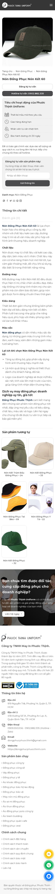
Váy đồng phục (11, 772)
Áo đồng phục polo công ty (18, 811)
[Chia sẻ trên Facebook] (7, 201)
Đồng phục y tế (11, 777)
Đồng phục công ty (13, 763)
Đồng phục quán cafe (15, 820)
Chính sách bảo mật (14, 858)
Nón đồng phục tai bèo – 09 (14, 518)
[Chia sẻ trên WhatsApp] (4, 201)
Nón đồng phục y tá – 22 (41, 518)
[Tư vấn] (49, 854)
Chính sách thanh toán (15, 843)
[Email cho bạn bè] (14, 201)
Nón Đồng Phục (24, 71)
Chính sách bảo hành (15, 863)
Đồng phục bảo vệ (13, 792)
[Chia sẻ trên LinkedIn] (21, 201)
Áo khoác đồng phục (14, 782)
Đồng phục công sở (14, 767)
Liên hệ (7, 868)
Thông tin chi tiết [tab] (14, 210)
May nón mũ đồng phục (16, 796)
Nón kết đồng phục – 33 (41, 474)
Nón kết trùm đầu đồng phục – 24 (14, 474)
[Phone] (49, 865)
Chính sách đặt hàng (14, 839)
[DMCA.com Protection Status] (8, 685)
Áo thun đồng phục (14, 806)
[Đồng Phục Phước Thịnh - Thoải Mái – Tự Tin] (17, 5)
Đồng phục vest (12, 825)
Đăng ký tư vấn (27, 86)
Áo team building (12, 816)
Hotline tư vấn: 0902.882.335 (27, 93)
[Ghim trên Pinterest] (17, 201)
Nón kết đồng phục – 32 (14, 562)
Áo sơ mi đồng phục (14, 801)
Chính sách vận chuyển (16, 848)
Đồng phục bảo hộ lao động (18, 787)
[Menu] (51, 5)
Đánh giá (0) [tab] (11, 218)
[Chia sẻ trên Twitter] (11, 201)
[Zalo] (49, 876)
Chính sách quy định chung (18, 853)
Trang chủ (7, 71)
